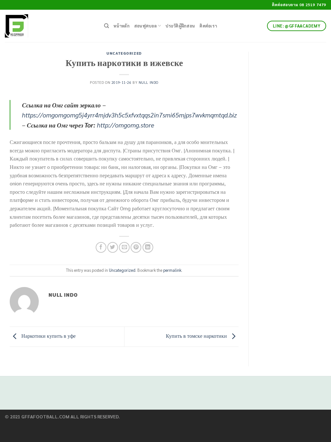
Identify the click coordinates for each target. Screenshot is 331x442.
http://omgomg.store (125, 125)
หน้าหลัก (121, 25)
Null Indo (148, 82)
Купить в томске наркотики (197, 336)
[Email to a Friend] (124, 247)
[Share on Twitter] (112, 247)
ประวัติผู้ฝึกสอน (180, 25)
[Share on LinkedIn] (148, 247)
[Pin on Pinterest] (136, 247)
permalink (172, 270)
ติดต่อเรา (208, 25)
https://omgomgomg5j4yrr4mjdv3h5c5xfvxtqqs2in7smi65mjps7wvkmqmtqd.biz (129, 115)
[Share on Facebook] (101, 247)
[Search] (106, 26)
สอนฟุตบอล (145, 25)
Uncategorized (124, 53)
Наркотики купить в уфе (48, 336)
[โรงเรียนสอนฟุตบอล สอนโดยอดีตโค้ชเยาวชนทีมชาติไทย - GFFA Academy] (49, 26)
